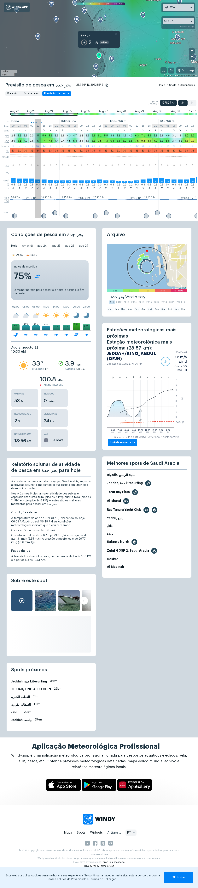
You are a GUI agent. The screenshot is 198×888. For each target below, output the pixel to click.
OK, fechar (179, 877)
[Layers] (163, 70)
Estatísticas (31, 93)
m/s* (6, 141)
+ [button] (192, 50)
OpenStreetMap (174, 75)
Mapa (68, 832)
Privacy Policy (91, 866)
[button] (107, 85)
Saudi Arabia (187, 85)
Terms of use (107, 866)
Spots (172, 85)
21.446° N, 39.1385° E (89, 85)
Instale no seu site (122, 442)
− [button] (192, 56)
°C (7, 151)
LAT (7, 201)
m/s (7, 136)
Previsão (12, 93)
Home (161, 85)
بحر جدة (86, 35)
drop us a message (114, 862)
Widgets (96, 832)
